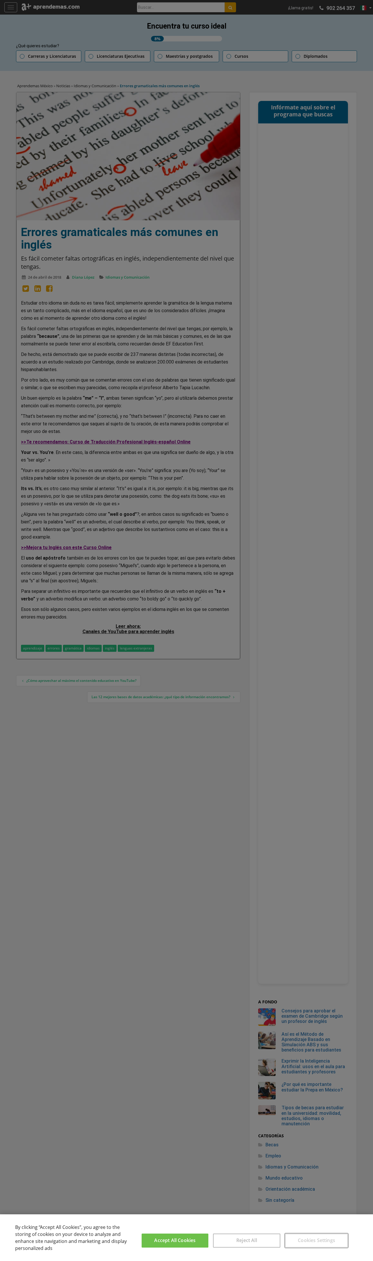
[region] (186, 1237)
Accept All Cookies (175, 1240)
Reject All (246, 1240)
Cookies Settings (316, 1240)
